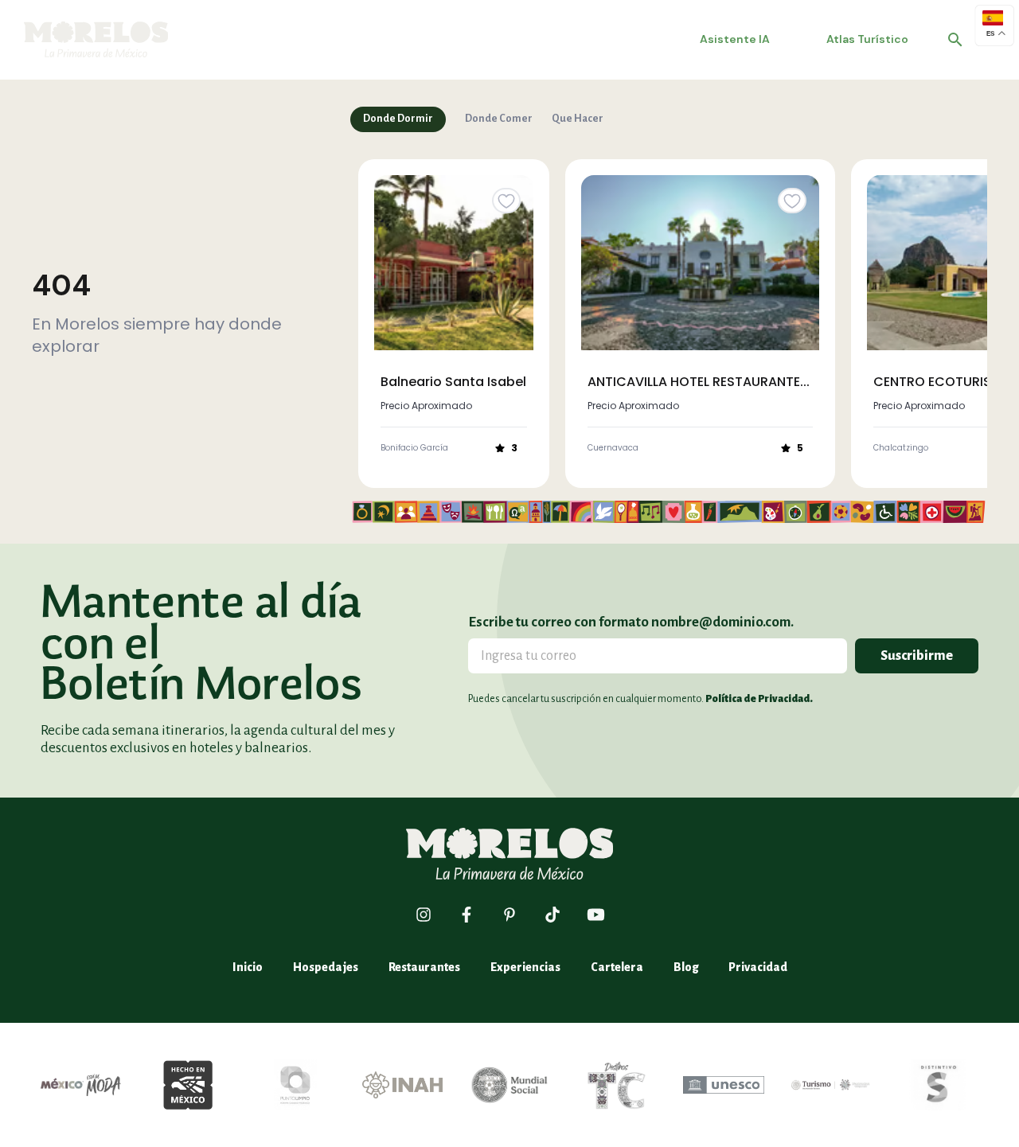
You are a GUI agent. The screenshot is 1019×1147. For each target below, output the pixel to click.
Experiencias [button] (525, 967)
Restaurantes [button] (424, 967)
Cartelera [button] (617, 967)
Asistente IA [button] (735, 39)
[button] (955, 40)
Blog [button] (685, 967)
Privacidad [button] (757, 967)
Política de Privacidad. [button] (759, 698)
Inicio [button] (247, 967)
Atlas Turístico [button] (867, 39)
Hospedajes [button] (325, 967)
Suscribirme (916, 656)
